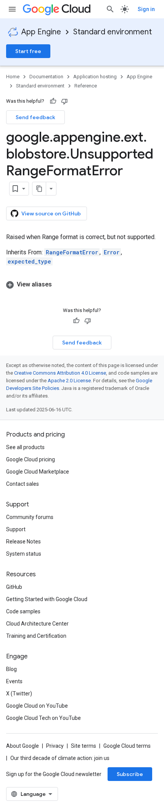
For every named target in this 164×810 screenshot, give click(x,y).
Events (14, 681)
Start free (28, 51)
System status (23, 554)
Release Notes (23, 541)
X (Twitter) (19, 693)
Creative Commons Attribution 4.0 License (60, 373)
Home (12, 76)
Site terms (83, 746)
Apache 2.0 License (69, 380)
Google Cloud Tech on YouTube (43, 718)
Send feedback (35, 117)
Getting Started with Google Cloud (46, 599)
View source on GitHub (51, 213)
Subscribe (130, 774)
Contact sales (22, 484)
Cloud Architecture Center (37, 624)
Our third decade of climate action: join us (59, 758)
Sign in (146, 9)
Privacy (55, 746)
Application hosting (95, 76)
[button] (82, 284)
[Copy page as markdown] (39, 188)
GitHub (14, 587)
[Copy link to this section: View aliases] (59, 284)
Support (16, 529)
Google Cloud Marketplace (37, 472)
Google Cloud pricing (30, 459)
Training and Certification (36, 636)
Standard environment (112, 32)
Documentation (46, 76)
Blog (11, 669)
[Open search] (110, 9)
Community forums (29, 517)
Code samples (23, 611)
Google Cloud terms (127, 746)
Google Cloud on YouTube (37, 706)
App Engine (41, 32)
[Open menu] (12, 9)
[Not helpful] (64, 101)
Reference (85, 86)
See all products (25, 447)
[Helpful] (53, 101)
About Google (22, 746)
